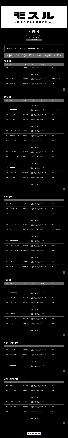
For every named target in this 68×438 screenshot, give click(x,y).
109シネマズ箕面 (12, 297)
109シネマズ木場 (12, 114)
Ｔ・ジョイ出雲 (12, 349)
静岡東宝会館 (12, 261)
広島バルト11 (12, 359)
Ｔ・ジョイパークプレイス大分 (15, 401)
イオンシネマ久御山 (13, 318)
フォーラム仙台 (12, 78)
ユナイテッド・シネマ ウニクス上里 (16, 156)
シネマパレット (12, 411)
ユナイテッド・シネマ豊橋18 (14, 245)
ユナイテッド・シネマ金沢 (14, 224)
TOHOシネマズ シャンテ (14, 103)
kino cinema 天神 (12, 385)
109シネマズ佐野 (12, 177)
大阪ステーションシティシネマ (15, 286)
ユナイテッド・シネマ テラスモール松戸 (16, 172)
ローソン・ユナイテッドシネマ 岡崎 (16, 250)
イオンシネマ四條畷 (13, 302)
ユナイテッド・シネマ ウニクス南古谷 (16, 161)
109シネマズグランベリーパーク (15, 119)
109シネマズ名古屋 (13, 234)
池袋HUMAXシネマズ (13, 109)
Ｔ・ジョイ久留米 (13, 390)
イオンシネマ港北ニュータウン (15, 130)
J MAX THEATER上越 (13, 208)
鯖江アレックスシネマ (13, 229)
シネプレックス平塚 (13, 140)
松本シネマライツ (13, 213)
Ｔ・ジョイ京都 (12, 313)
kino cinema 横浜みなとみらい (15, 135)
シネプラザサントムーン (14, 266)
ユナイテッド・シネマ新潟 (14, 203)
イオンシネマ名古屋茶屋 (14, 240)
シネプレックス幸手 (13, 151)
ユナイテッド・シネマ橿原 (14, 323)
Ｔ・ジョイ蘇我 (12, 167)
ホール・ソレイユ (13, 365)
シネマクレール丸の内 (13, 354)
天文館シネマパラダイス (14, 406)
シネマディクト (12, 67)
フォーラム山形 (12, 83)
